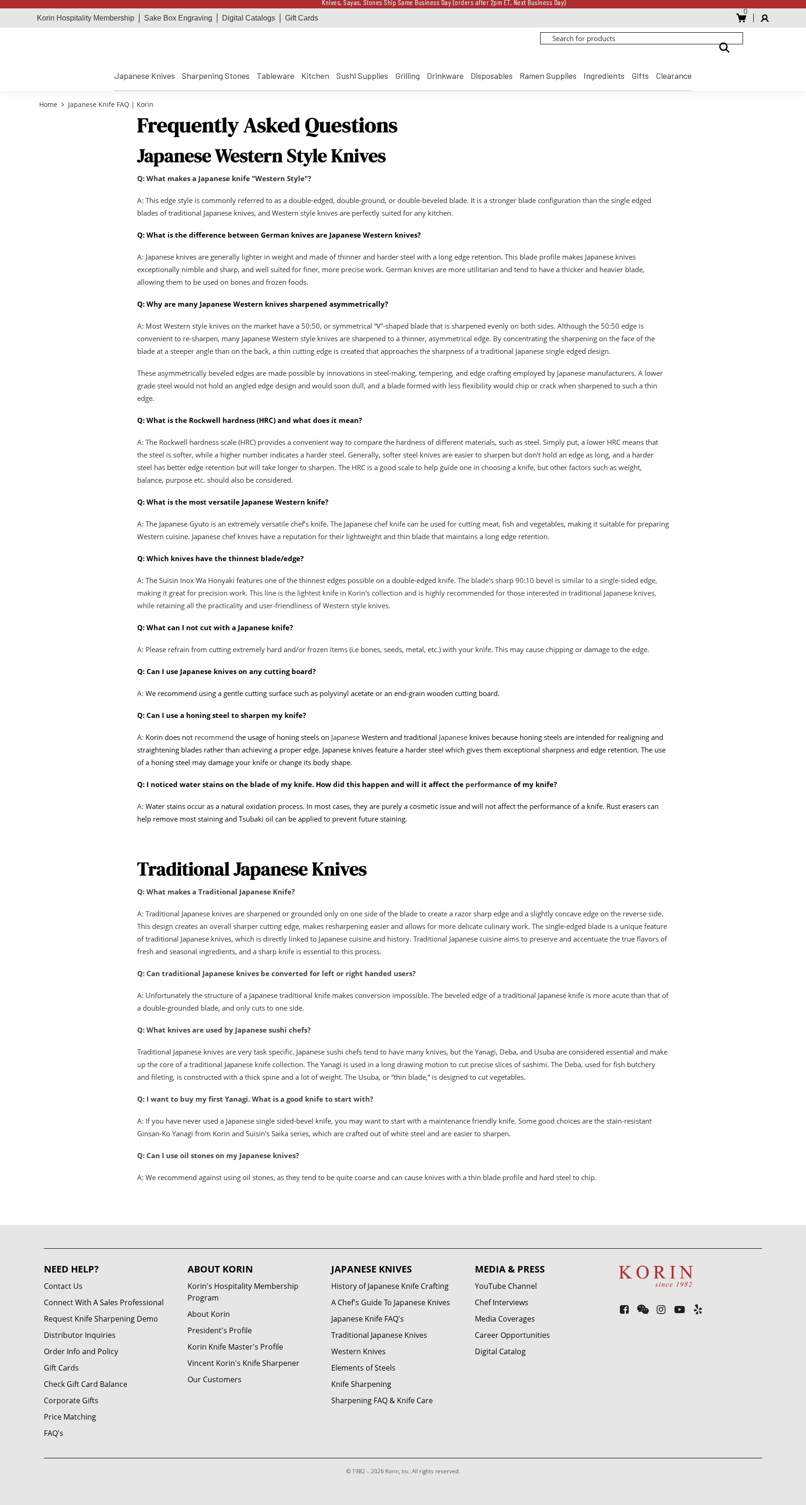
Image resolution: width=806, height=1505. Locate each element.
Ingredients (604, 75)
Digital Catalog (500, 1351)
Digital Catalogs (248, 18)
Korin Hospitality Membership (85, 18)
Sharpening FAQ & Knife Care (382, 1400)
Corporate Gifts (71, 1400)
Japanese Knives (144, 75)
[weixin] (643, 1309)
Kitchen (315, 75)
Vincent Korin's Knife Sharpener (243, 1363)
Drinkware (445, 75)
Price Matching (70, 1417)
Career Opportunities (512, 1335)
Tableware (275, 75)
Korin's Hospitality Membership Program (243, 1292)
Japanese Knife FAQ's (367, 1319)
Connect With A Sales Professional (104, 1302)
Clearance (674, 75)
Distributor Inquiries (80, 1335)
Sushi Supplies (362, 75)
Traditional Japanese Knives (379, 1335)
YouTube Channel (506, 1286)
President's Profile (220, 1330)
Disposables (492, 75)
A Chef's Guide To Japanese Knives (390, 1302)
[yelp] (698, 1309)
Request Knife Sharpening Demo (101, 1319)
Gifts (640, 75)
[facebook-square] (624, 1309)
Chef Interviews (501, 1302)
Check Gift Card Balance (85, 1384)
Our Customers (215, 1379)
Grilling (407, 75)
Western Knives (358, 1351)
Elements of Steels (363, 1368)
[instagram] (661, 1309)
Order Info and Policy (81, 1351)
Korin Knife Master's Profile (235, 1347)
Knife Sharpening (361, 1384)
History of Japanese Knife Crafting (390, 1286)
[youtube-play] (680, 1309)
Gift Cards (301, 18)
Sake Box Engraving (178, 18)
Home (49, 104)
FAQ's (53, 1433)
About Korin (209, 1314)
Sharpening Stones (216, 75)
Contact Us (63, 1286)
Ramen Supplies (548, 75)
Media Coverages (505, 1319)
